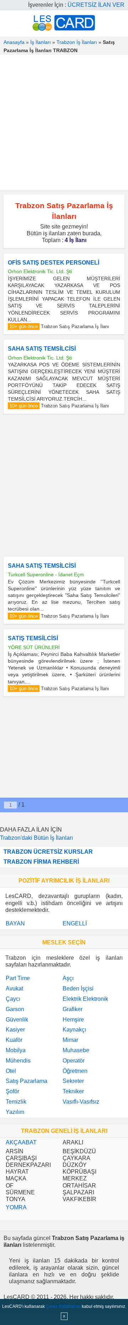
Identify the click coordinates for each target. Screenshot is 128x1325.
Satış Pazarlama (26, 1081)
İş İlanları (40, 42)
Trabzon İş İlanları (77, 42)
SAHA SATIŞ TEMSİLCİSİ (42, 349)
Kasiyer (15, 1030)
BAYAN (15, 923)
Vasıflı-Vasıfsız (81, 1102)
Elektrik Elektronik (85, 999)
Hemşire (73, 1020)
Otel (11, 1071)
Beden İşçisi (78, 988)
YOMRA (16, 1207)
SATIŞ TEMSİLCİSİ (33, 638)
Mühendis (18, 1061)
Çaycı (13, 999)
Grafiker (72, 1009)
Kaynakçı (74, 1030)
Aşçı (68, 978)
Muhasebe (76, 1050)
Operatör (74, 1061)
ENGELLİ (75, 923)
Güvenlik (17, 1020)
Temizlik (16, 1102)
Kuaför (14, 1040)
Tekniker (73, 1091)
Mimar (70, 1040)
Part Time (18, 978)
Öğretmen (75, 1071)
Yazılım (15, 1112)
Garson (15, 1009)
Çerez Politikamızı (63, 1306)
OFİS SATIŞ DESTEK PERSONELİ (53, 263)
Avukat (14, 988)
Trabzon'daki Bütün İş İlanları (36, 838)
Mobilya (16, 1050)
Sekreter (73, 1081)
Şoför (12, 1091)
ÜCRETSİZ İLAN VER (96, 5)
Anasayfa (14, 42)
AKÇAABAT (21, 1142)
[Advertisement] (64, 123)
